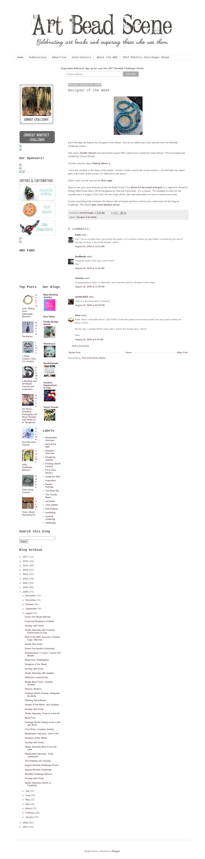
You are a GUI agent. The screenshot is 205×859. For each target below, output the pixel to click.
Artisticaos (49, 343)
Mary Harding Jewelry (50, 295)
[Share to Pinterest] (125, 213)
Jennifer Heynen (87, 153)
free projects (51, 508)
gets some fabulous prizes (105, 204)
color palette (51, 505)
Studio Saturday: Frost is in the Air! (42, 713)
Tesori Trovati (50, 407)
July (27, 791)
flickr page (106, 180)
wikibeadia (50, 522)
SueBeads (80, 256)
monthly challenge (50, 517)
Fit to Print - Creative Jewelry (39, 729)
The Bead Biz (52, 490)
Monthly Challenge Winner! (38, 774)
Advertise (59, 57)
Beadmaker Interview (51, 439)
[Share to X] (118, 213)
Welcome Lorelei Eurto (36, 677)
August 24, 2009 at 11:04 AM (89, 268)
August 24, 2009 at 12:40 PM (90, 286)
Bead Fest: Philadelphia (37, 660)
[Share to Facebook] (121, 213)
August (29, 613)
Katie (78, 234)
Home (20, 57)
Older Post (182, 352)
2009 (26, 592)
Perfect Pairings (49, 485)
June (28, 795)
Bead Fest (30, 717)
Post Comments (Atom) (94, 358)
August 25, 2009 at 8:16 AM (89, 339)
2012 (26, 578)
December (31, 595)
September (31, 608)
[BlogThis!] (115, 213)
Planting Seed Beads (35, 700)
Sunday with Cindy (34, 625)
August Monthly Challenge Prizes (41, 765)
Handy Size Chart (34, 644)
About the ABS (107, 57)
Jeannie (79, 278)
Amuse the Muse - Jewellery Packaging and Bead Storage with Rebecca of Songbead (29, 409)
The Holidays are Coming (38, 761)
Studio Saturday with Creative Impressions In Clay (40, 631)
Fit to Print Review (50, 471)
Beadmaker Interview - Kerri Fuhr (42, 733)
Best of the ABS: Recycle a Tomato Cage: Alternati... (42, 638)
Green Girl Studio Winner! (38, 616)
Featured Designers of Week (39, 621)
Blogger (116, 851)
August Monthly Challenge (38, 769)
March (29, 808)
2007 (26, 827)
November (31, 600)
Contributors (81, 57)
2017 (26, 556)
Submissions (38, 57)
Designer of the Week (87, 217)
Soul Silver (49, 316)
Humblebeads (50, 363)
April (28, 804)
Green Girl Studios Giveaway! (40, 648)
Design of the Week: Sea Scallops (42, 704)
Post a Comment (80, 346)
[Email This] (112, 213)
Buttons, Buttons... (34, 689)
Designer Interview (49, 452)
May (27, 799)
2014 (26, 570)
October (29, 604)
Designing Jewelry (50, 458)
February (30, 812)
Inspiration (50, 480)
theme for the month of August (147, 187)
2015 (26, 565)
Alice (78, 315)
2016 (26, 561)
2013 (26, 574)
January (29, 817)
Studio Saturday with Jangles (39, 673)
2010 (26, 587)
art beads (50, 501)
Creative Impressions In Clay (50, 385)
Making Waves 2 (101, 163)
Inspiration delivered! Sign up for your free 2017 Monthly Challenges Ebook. (102, 68)
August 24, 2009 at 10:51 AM (90, 246)
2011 (25, 583)
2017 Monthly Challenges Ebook (146, 57)
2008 (26, 822)
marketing (50, 512)
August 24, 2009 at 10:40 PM (90, 305)
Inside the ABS (52, 476)
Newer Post (74, 352)
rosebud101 (81, 296)
